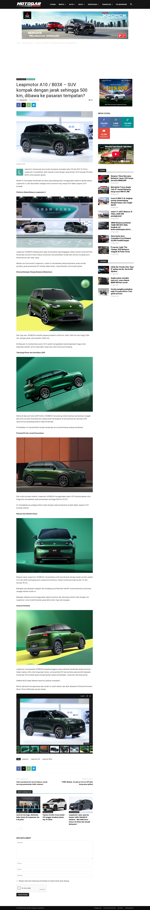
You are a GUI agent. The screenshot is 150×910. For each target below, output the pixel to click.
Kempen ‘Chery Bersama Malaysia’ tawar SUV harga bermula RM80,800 (122, 178)
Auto (71, 4)
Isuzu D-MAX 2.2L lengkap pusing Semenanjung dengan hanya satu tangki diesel (122, 201)
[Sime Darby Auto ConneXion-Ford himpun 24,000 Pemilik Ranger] (103, 239)
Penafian (120, 908)
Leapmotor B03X (47, 759)
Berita (61, 4)
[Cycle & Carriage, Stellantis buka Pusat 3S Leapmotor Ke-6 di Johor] (28, 805)
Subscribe (104, 129)
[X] (23, 105)
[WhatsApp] (28, 105)
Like (104, 118)
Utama (53, 4)
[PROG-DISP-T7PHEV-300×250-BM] (115, 106)
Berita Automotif (28, 43)
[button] (131, 5)
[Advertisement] (75, 60)
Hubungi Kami (129, 908)
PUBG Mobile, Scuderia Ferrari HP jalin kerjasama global (77, 783)
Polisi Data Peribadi (110, 908)
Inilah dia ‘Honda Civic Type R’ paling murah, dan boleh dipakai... (122, 269)
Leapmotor (25, 759)
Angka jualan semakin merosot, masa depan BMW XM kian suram (120, 280)
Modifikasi (92, 4)
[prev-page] (17, 828)
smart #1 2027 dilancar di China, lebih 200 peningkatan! (121, 214)
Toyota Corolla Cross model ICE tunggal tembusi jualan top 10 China (53, 817)
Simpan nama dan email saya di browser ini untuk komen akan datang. (44, 881)
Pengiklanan (98, 908)
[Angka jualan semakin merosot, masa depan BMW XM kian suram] (103, 281)
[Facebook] (18, 105)
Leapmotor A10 (35, 759)
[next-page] (21, 828)
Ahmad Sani (23, 100)
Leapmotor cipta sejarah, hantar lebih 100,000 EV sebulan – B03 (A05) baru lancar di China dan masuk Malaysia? (79, 819)
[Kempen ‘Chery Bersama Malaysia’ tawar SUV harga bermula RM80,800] (103, 179)
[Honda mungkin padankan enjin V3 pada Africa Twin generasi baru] (103, 292)
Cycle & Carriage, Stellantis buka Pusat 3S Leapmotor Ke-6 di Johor (28, 817)
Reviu (80, 4)
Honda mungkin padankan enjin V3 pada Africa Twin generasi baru (121, 291)
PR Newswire (121, 4)
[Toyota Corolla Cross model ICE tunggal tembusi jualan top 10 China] (55, 805)
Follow (115, 118)
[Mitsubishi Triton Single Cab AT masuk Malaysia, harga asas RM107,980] (103, 190)
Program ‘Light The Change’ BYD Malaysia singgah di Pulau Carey (120, 249)
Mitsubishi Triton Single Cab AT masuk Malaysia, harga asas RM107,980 (121, 189)
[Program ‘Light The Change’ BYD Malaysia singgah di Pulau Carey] (103, 250)
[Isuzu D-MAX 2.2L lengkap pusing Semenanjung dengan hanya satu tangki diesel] (103, 201)
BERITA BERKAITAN (24, 792)
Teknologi (106, 4)
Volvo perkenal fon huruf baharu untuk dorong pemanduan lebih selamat (31, 783)
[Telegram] (34, 105)
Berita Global (31, 79)
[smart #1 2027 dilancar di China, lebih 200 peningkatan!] (103, 214)
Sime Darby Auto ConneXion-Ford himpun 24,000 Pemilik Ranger (121, 238)
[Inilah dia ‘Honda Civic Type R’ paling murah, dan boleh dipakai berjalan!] (103, 270)
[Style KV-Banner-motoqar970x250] (75, 38)
